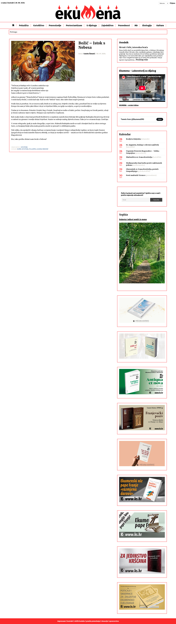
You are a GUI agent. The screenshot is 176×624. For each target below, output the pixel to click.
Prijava (172, 3)
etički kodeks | (80, 621)
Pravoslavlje (55, 25)
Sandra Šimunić (42, 149)
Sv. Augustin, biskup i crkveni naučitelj (142, 145)
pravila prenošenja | (93, 621)
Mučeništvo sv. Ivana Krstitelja (139, 157)
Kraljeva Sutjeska (133, 139)
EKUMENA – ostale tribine (129, 105)
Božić (19, 149)
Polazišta (24, 25)
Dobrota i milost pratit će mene (133, 219)
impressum (61, 621)
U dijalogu (92, 25)
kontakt (11, 3)
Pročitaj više (142, 59)
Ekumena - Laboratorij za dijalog (137, 70)
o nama (3, 3)
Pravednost (124, 25)
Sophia (123, 214)
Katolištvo (38, 25)
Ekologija (147, 25)
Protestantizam (74, 25)
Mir (136, 25)
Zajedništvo (107, 25)
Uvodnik (123, 42)
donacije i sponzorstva (110, 621)
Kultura (160, 25)
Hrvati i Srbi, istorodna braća (133, 47)
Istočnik (24, 147)
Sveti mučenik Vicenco (135, 175)
